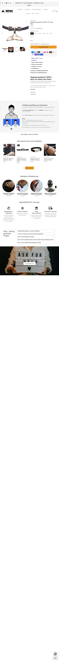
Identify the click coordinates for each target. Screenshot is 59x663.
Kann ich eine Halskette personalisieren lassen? (29, 242)
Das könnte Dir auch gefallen (29, 141)
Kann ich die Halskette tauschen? (26, 236)
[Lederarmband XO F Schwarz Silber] (50, 150)
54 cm (47, 33)
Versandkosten (39, 28)
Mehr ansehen (29, 168)
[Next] (43, 4)
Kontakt (37, 13)
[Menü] (57, 652)
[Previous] (16, 4)
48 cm (40, 33)
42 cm (32, 33)
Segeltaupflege (33, 94)
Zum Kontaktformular (29, 263)
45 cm (36, 33)
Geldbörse (45, 9)
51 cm (44, 33)
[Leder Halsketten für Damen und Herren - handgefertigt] (22, 186)
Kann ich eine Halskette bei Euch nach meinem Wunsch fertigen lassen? (35, 239)
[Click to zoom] (26, 22)
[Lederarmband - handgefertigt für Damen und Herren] (8, 186)
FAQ (33, 13)
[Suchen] (52, 11)
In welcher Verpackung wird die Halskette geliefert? (30, 233)
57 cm (51, 33)
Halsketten (27, 9)
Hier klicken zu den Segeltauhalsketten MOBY (39, 70)
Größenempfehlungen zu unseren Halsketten (29, 231)
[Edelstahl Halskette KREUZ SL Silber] (9, 150)
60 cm (32, 36)
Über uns (28, 13)
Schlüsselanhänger (36, 9)
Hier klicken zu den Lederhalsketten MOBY (38, 72)
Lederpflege (32, 92)
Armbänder (19, 9)
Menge (31, 40)
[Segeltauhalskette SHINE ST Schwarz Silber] (23, 150)
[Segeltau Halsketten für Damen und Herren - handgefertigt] (50, 186)
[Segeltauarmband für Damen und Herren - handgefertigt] (36, 186)
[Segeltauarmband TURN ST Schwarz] (36, 150)
